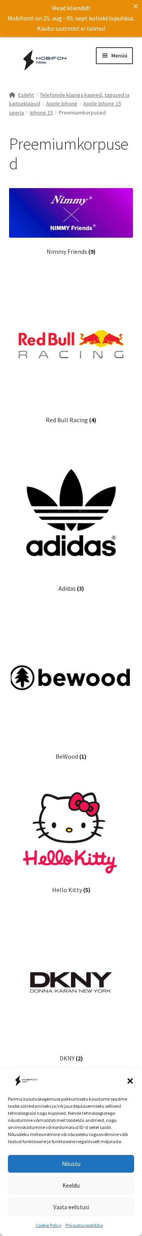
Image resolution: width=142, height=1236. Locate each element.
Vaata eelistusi (71, 1207)
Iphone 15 (41, 112)
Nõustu (71, 1164)
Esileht (26, 94)
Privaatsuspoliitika (84, 1225)
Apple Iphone (61, 103)
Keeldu (71, 1185)
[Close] (135, 6)
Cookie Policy (49, 1225)
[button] (130, 1081)
